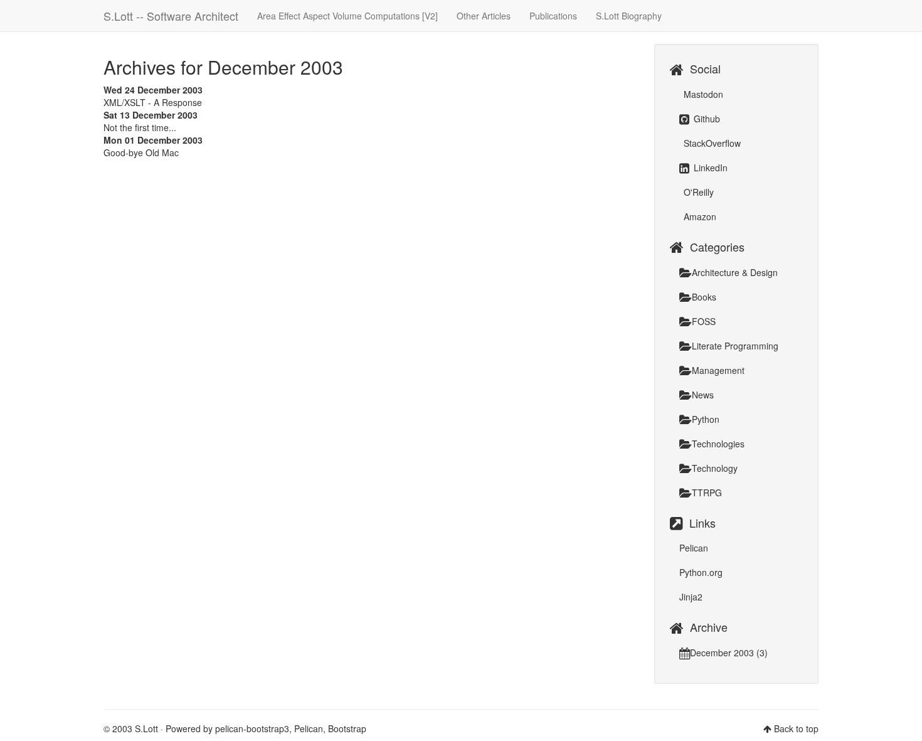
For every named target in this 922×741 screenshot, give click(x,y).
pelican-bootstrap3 (252, 728)
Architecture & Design (735, 272)
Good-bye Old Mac (141, 152)
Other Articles (484, 15)
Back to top (796, 728)
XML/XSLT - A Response (152, 102)
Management (718, 370)
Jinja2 (690, 596)
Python (705, 419)
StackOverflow (711, 143)
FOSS (704, 321)
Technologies (718, 443)
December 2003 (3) (729, 652)
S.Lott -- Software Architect (170, 16)
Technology (715, 468)
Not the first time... (139, 127)
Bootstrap (347, 728)
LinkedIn (709, 167)
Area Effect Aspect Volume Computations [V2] (347, 15)
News (703, 394)
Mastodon (702, 94)
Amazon (698, 216)
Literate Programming (735, 345)
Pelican (693, 547)
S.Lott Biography (629, 15)
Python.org (701, 572)
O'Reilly (697, 192)
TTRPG (707, 492)
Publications (553, 15)
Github (705, 118)
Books (704, 297)
